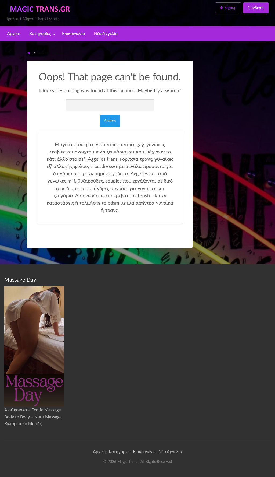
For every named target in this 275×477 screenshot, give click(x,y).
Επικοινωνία (73, 34)
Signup (230, 8)
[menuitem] (229, 8)
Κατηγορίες (40, 34)
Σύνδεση (256, 8)
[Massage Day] (34, 346)
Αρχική (13, 34)
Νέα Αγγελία (106, 34)
